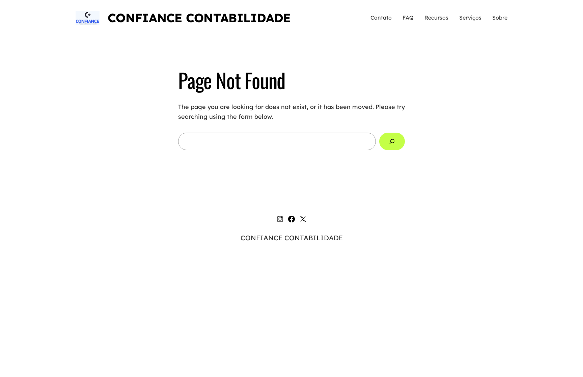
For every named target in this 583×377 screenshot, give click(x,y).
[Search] (392, 141)
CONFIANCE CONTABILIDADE (199, 17)
